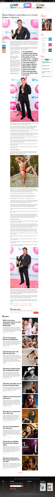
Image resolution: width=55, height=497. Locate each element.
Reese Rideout (30, 303)
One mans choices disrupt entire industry (46, 72)
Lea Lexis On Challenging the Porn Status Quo (11, 427)
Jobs (46, 59)
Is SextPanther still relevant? (46, 65)
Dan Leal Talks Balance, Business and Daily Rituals (10, 339)
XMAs (34, 488)
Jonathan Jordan (16, 305)
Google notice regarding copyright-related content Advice (46, 62)
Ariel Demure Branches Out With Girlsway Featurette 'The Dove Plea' (11, 460)
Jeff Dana (4, 453)
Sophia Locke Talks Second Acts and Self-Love (12, 397)
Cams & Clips (39, 1)
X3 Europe (43, 43)
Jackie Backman (5, 363)
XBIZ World (28, 485)
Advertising (3, 484)
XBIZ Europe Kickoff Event (45, 68)
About (3, 487)
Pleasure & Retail (29, 1)
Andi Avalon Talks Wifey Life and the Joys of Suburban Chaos (12, 384)
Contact (3, 485)
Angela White (25, 303)
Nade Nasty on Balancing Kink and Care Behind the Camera (11, 369)
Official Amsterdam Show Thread (46, 76)
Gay (34, 1)
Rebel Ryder (22, 305)
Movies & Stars (16, 1)
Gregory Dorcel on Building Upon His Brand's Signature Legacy (11, 443)
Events (42, 35)
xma (20, 303)
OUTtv (17, 303)
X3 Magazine (43, 16)
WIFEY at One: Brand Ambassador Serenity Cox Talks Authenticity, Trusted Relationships (12, 323)
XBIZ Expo (34, 487)
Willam (26, 305)
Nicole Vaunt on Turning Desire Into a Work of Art (11, 412)
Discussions (43, 59)
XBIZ (14, 303)
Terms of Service (36, 494)
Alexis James (30, 305)
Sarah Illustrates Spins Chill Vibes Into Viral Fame (10, 352)
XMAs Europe (44, 49)
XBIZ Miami (34, 484)
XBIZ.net (43, 57)
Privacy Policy (4, 488)
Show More (20, 472)
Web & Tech (22, 1)
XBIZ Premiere (29, 487)
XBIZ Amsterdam (44, 38)
